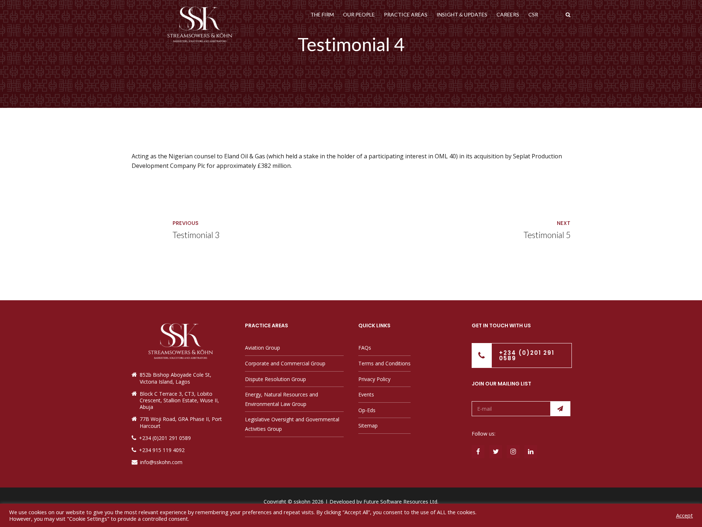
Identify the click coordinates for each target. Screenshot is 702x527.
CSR (533, 14)
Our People (359, 14)
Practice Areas (405, 14)
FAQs (364, 347)
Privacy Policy (374, 379)
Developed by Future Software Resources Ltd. (383, 501)
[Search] (568, 14)
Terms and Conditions (384, 363)
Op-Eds (366, 410)
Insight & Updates (462, 14)
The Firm (322, 14)
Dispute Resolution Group (275, 379)
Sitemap (368, 425)
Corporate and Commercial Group (285, 363)
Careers (508, 14)
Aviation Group (262, 347)
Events (366, 394)
